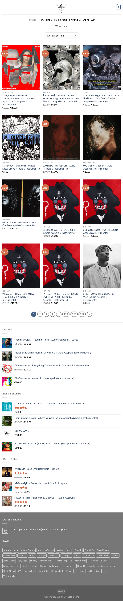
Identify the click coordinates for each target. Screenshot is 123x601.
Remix (104, 560)
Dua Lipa (42, 555)
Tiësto (68, 571)
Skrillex (26, 566)
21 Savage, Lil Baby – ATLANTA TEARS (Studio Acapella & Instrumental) (18, 297)
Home (32, 20)
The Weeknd (57, 571)
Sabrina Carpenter (11, 566)
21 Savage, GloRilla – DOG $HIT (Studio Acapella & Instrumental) (59, 231)
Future (77, 555)
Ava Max (60, 550)
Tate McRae (29, 571)
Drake (32, 555)
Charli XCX (89, 550)
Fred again (66, 555)
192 (66, 314)
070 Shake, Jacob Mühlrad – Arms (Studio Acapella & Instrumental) (19, 224)
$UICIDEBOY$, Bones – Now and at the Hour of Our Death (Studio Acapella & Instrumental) (101, 98)
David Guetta (103, 550)
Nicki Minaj (93, 560)
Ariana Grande (28, 550)
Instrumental (88, 555)
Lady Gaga (22, 560)
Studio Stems (9, 571)
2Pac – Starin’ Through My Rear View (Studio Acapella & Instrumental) (99, 296)
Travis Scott (79, 571)
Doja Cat (22, 555)
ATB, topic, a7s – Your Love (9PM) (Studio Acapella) (39, 529)
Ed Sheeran (54, 555)
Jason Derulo (103, 555)
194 (82, 314)
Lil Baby (33, 560)
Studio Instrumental (106, 566)
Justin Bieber (9, 560)
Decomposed (9, 555)
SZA (19, 571)
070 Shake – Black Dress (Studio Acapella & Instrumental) (59, 167)
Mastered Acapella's (63, 560)
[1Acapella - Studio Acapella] (61, 7)
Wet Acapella (9, 576)
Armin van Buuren (45, 550)
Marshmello (45, 560)
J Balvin (115, 555)
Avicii (69, 550)
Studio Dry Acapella (86, 566)
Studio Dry (69, 566)
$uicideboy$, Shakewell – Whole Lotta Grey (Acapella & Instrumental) (21, 167)
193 (74, 314)
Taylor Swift (43, 571)
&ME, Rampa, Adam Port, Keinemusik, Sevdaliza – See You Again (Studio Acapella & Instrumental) (18, 100)
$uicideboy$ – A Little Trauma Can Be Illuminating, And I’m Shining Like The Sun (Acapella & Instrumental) (61, 98)
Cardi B (78, 550)
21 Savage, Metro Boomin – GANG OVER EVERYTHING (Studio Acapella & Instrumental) (60, 297)
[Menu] (4, 7)
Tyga (104, 571)
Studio (43, 566)
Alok (16, 550)
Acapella (7, 550)
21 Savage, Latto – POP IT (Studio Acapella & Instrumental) (100, 231)
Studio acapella (55, 566)
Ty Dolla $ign (93, 571)
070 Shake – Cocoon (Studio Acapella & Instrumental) (97, 167)
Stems (34, 566)
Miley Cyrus (80, 560)
